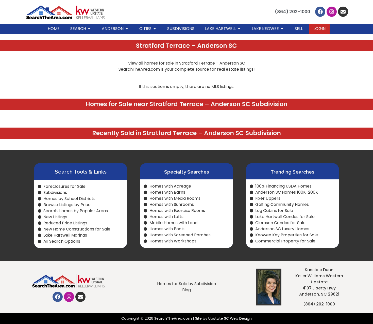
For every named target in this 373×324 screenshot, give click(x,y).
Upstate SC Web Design (230, 318)
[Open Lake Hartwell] (239, 29)
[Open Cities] (155, 29)
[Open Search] (89, 29)
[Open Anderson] (127, 29)
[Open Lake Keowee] (282, 29)
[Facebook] (320, 12)
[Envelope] (343, 12)
